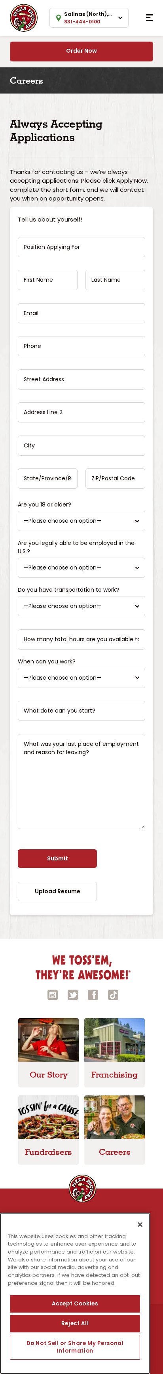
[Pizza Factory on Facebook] (93, 994)
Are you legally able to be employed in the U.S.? (76, 547)
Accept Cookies (75, 1303)
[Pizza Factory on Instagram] (52, 994)
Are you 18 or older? (44, 504)
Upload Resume (57, 891)
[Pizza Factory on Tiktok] (113, 994)
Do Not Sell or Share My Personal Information (75, 1347)
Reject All (75, 1323)
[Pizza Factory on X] (73, 994)
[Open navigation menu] (149, 17)
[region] (75, 1293)
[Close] (140, 1224)
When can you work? (47, 661)
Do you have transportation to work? (68, 590)
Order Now (81, 51)
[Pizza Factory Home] (24, 17)
